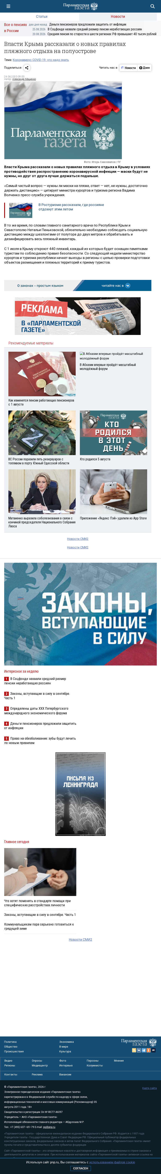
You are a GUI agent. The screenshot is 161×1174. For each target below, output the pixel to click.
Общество (10, 1046)
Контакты (10, 1074)
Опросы (37, 1060)
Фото (62, 1060)
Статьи (41, 16)
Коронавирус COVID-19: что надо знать (41, 60)
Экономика (66, 1041)
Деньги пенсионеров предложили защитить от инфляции (77, 24)
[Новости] (128, 67)
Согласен (80, 1168)
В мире (63, 1046)
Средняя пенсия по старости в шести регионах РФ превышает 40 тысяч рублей (94, 34)
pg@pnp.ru (49, 1127)
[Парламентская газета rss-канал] (134, 1050)
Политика (10, 1041)
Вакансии (65, 1074)
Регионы (9, 1065)
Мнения (119, 1060)
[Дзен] (144, 67)
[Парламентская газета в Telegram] (144, 1050)
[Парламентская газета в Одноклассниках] (149, 1050)
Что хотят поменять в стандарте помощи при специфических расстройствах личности (37, 903)
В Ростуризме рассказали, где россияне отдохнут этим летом (71, 207)
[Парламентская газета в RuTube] (153, 1050)
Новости (118, 16)
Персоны (93, 1060)
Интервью (66, 1065)
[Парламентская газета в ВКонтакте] (139, 1050)
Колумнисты (95, 1065)
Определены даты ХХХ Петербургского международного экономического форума (36, 710)
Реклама (37, 1074)
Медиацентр (40, 1065)
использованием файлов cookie (112, 1162)
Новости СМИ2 (77, 539)
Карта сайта (149, 1088)
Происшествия (14, 1051)
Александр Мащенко (24, 79)
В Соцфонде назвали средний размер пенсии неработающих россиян (87, 29)
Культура (65, 1051)
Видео (8, 1060)
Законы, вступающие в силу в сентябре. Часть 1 (40, 915)
